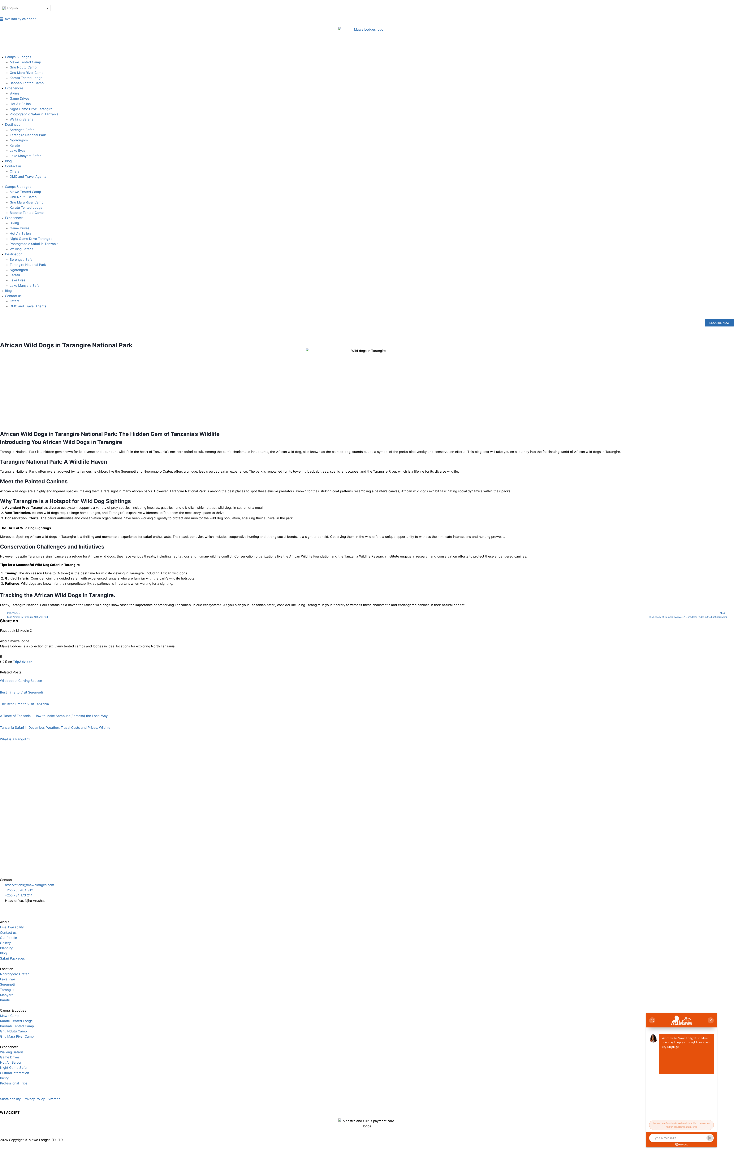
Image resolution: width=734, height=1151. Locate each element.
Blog (8, 161)
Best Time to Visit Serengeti (21, 692)
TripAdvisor (22, 662)
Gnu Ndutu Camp (23, 67)
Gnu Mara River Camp (26, 73)
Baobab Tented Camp (27, 83)
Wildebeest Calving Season (21, 681)
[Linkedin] (57, 908)
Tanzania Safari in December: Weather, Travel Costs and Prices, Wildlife (55, 727)
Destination (13, 124)
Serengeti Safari (22, 130)
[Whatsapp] (5, 908)
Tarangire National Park (28, 135)
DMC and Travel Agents (28, 176)
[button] (7, 628)
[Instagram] (15, 908)
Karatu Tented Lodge (26, 78)
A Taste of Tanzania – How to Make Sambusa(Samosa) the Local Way (54, 716)
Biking (14, 93)
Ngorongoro (19, 140)
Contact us (13, 166)
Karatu (15, 145)
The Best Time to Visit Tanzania (24, 704)
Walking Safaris (21, 119)
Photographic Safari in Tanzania (34, 114)
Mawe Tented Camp (25, 62)
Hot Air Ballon (20, 104)
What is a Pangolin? (15, 739)
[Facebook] (26, 908)
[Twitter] (36, 908)
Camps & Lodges (18, 57)
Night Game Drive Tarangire (31, 109)
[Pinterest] (47, 908)
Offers (14, 171)
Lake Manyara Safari (25, 156)
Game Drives (19, 98)
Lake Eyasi (18, 150)
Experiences (14, 88)
